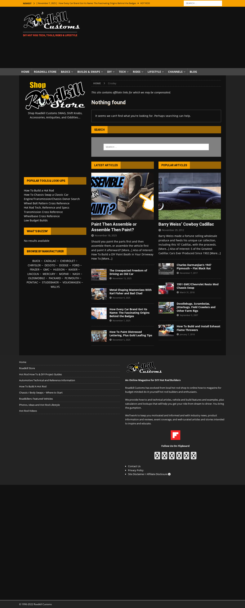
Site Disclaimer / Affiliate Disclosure (148, 474)
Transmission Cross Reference (43, 212)
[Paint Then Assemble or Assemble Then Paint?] (122, 196)
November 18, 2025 (106, 235)
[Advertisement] (156, 37)
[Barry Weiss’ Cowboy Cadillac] (189, 196)
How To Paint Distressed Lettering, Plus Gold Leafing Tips (130, 333)
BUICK (36, 261)
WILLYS (55, 287)
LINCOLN (33, 274)
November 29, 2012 (173, 230)
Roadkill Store (45, 71)
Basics (65, 71)
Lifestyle (154, 71)
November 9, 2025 (121, 297)
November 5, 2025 (121, 339)
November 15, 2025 (122, 278)
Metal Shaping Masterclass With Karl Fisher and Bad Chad (130, 291)
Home (25, 71)
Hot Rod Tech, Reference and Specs (46, 207)
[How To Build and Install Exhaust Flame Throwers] (166, 330)
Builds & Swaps (88, 71)
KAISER (73, 269)
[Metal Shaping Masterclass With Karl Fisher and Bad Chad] (99, 294)
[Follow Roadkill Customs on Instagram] (164, 457)
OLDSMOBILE (36, 278)
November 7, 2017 (189, 272)
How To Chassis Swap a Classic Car (46, 194)
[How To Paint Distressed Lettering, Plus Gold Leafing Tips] (99, 336)
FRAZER (34, 269)
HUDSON (59, 269)
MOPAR (64, 274)
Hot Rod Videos (28, 410)
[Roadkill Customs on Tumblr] (179, 457)
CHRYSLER (34, 265)
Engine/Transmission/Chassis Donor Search (52, 199)
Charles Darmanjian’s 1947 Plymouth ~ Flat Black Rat (194, 266)
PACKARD (55, 278)
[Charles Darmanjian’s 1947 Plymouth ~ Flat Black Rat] (166, 269)
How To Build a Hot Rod (39, 190)
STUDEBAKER (50, 282)
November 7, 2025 (121, 320)
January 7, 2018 (187, 334)
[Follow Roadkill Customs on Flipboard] (175, 438)
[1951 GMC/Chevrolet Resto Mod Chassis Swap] (166, 288)
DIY (109, 71)
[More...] (106, 258)
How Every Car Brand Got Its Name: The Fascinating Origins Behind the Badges (129, 312)
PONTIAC (32, 282)
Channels (175, 71)
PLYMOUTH (72, 278)
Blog (193, 71)
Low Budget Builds (36, 220)
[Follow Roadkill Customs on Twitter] (186, 457)
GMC (46, 269)
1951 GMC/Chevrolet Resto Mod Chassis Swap (198, 286)
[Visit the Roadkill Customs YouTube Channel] (193, 457)
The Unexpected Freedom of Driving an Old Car (128, 272)
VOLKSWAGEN (72, 282)
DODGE (64, 265)
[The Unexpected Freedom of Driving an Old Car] (99, 274)
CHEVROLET (67, 261)
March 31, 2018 (187, 292)
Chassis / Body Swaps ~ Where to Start (41, 392)
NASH (76, 274)
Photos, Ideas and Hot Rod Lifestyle (39, 405)
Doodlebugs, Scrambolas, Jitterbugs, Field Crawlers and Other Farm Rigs (196, 307)
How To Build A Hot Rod (33, 386)
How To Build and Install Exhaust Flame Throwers (198, 328)
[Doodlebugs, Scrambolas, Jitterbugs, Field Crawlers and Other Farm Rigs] (166, 307)
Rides (136, 71)
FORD (75, 265)
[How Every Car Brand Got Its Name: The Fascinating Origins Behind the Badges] (99, 313)
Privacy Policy (136, 470)
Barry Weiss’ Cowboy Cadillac (186, 224)
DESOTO (50, 265)
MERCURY (49, 274)
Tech (122, 71)
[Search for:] (203, 3)
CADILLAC (50, 261)
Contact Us (134, 466)
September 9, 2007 (189, 315)
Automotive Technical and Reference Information (47, 380)
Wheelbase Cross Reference (42, 216)
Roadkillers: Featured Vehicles (36, 398)
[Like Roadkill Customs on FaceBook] (157, 457)
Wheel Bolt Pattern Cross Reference (46, 203)
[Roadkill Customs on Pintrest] (172, 457)
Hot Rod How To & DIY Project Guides (40, 374)
